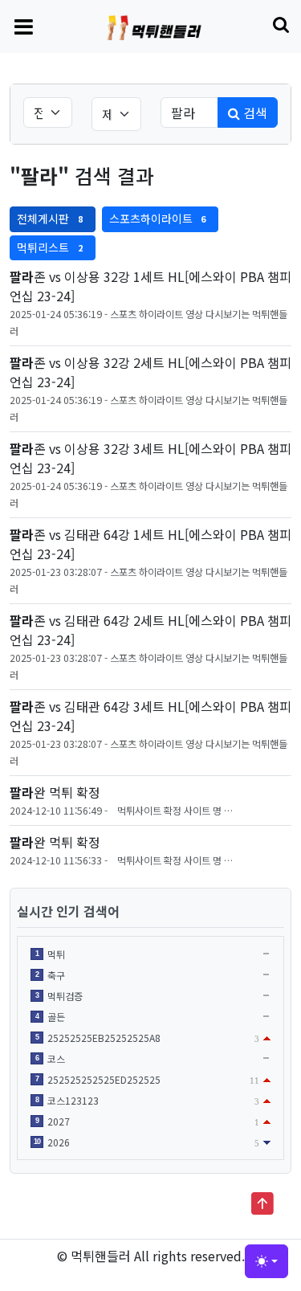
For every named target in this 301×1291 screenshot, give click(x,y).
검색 (253, 112)
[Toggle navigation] (24, 26)
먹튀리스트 (50, 247)
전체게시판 (50, 218)
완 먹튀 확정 (55, 792)
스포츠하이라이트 (157, 218)
